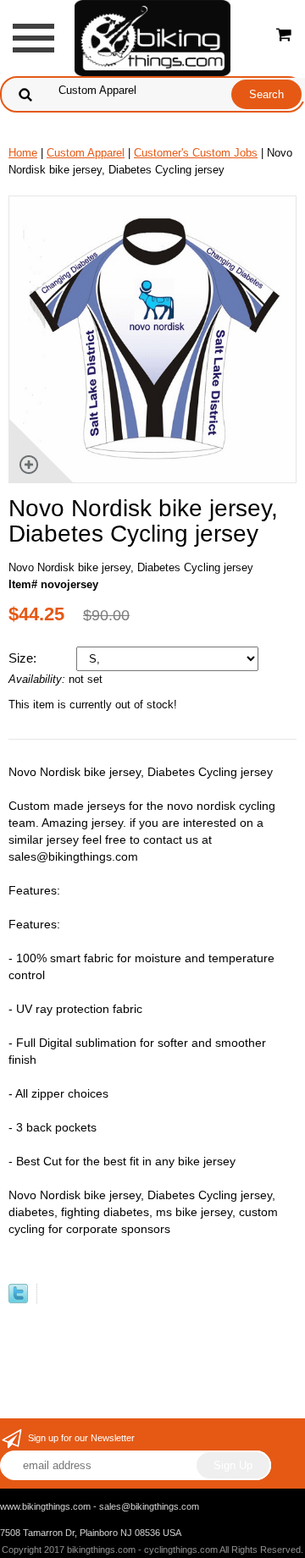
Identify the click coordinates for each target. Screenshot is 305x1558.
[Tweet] (18, 1299)
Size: (24, 658)
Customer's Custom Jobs (196, 152)
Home (22, 152)
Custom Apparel (86, 152)
